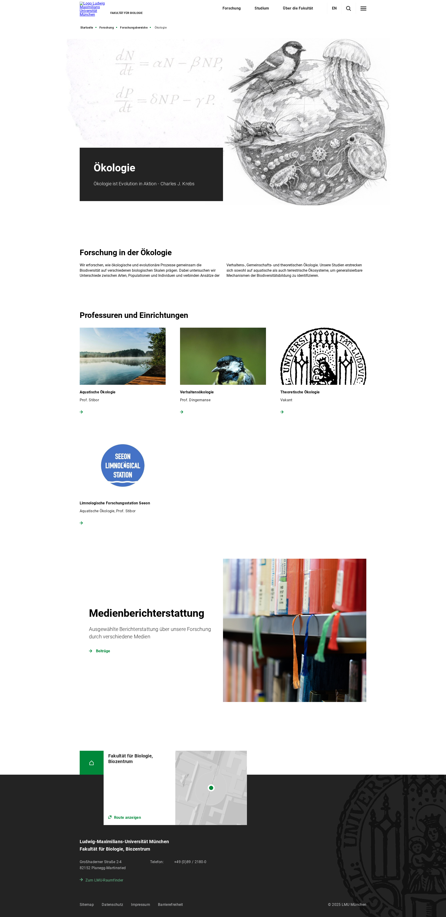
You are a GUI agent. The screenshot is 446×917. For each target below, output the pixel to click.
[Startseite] (92, 763)
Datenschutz (112, 904)
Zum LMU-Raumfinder (104, 880)
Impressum (140, 904)
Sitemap (87, 904)
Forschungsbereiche (134, 27)
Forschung (106, 27)
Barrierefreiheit (170, 904)
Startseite (86, 27)
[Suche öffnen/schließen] (348, 8)
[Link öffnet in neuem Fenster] (175, 788)
